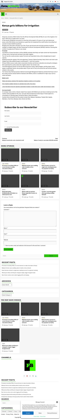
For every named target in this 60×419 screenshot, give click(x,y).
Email (6, 121)
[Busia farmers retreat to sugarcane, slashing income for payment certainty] (50, 309)
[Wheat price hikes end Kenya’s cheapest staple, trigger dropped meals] (10, 335)
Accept (28, 413)
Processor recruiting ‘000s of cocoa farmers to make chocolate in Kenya (10, 167)
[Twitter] (33, 376)
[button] (57, 402)
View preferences (52, 413)
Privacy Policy (36, 416)
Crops (3, 163)
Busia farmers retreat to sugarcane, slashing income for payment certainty (49, 167)
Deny (40, 413)
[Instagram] (30, 376)
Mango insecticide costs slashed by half (13, 139)
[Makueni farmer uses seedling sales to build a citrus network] (30, 309)
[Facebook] (24, 376)
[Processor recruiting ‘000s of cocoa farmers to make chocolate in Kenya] (10, 309)
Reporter (12, 32)
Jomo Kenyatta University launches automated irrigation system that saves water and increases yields (28, 86)
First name (7, 110)
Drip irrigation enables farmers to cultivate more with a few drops (18, 84)
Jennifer (11, 171)
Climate (10, 411)
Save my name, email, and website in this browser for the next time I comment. (25, 245)
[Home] (3, 14)
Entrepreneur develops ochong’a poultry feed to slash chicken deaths (17, 396)
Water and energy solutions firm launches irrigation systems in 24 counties (21, 81)
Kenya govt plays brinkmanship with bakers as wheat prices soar (9, 193)
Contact (3, 414)
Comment (6, 209)
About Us (16, 414)
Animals (4, 411)
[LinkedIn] (36, 376)
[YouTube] (27, 376)
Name (5, 228)
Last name (7, 116)
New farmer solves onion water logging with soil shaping (15, 275)
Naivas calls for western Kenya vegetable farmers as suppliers (29, 193)
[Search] (58, 14)
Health (3, 343)
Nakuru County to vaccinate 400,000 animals (46, 139)
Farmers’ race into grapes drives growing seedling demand (49, 193)
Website (6, 239)
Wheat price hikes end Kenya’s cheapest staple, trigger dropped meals (18, 272)
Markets (3, 22)
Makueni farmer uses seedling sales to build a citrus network (30, 167)
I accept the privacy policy (12, 127)
